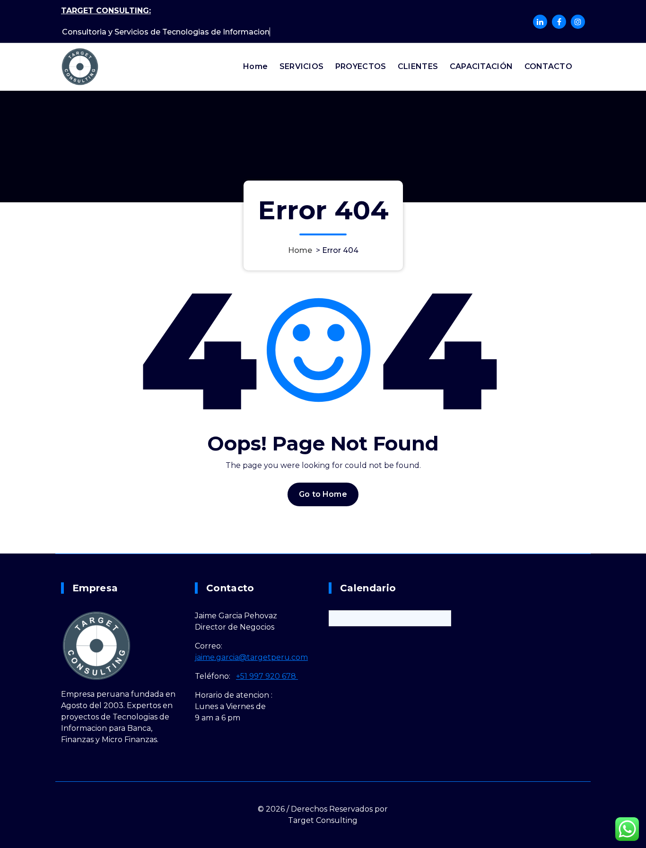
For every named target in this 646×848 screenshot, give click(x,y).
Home (255, 66)
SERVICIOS (301, 66)
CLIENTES (418, 66)
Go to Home (323, 494)
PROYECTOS (360, 66)
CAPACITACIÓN (481, 66)
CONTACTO (548, 66)
